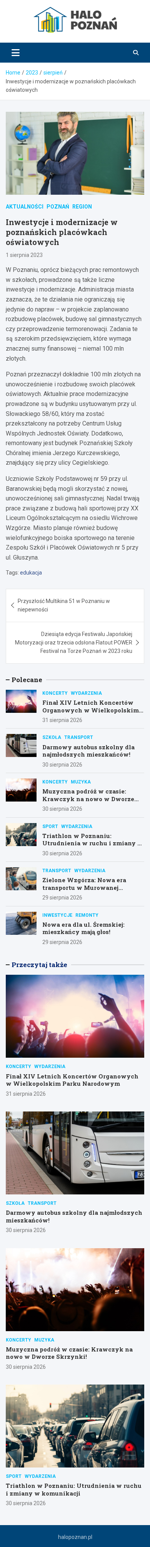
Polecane (27, 679)
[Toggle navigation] (15, 53)
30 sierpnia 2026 (62, 765)
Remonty (86, 915)
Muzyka (81, 782)
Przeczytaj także (39, 964)
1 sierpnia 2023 (24, 255)
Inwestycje (57, 915)
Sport (50, 826)
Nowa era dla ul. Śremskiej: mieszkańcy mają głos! (83, 928)
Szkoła (51, 737)
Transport (78, 737)
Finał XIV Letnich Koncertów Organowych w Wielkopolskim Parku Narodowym (90, 710)
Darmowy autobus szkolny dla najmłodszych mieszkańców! (88, 751)
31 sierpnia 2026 (62, 720)
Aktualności (24, 207)
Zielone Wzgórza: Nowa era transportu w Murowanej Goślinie (84, 887)
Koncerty (55, 693)
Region (82, 207)
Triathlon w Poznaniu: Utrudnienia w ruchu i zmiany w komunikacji (92, 843)
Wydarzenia (86, 693)
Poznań (58, 207)
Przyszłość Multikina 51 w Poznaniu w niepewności (64, 605)
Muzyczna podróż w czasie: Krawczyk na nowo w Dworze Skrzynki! (88, 798)
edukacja (31, 573)
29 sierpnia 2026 (62, 897)
